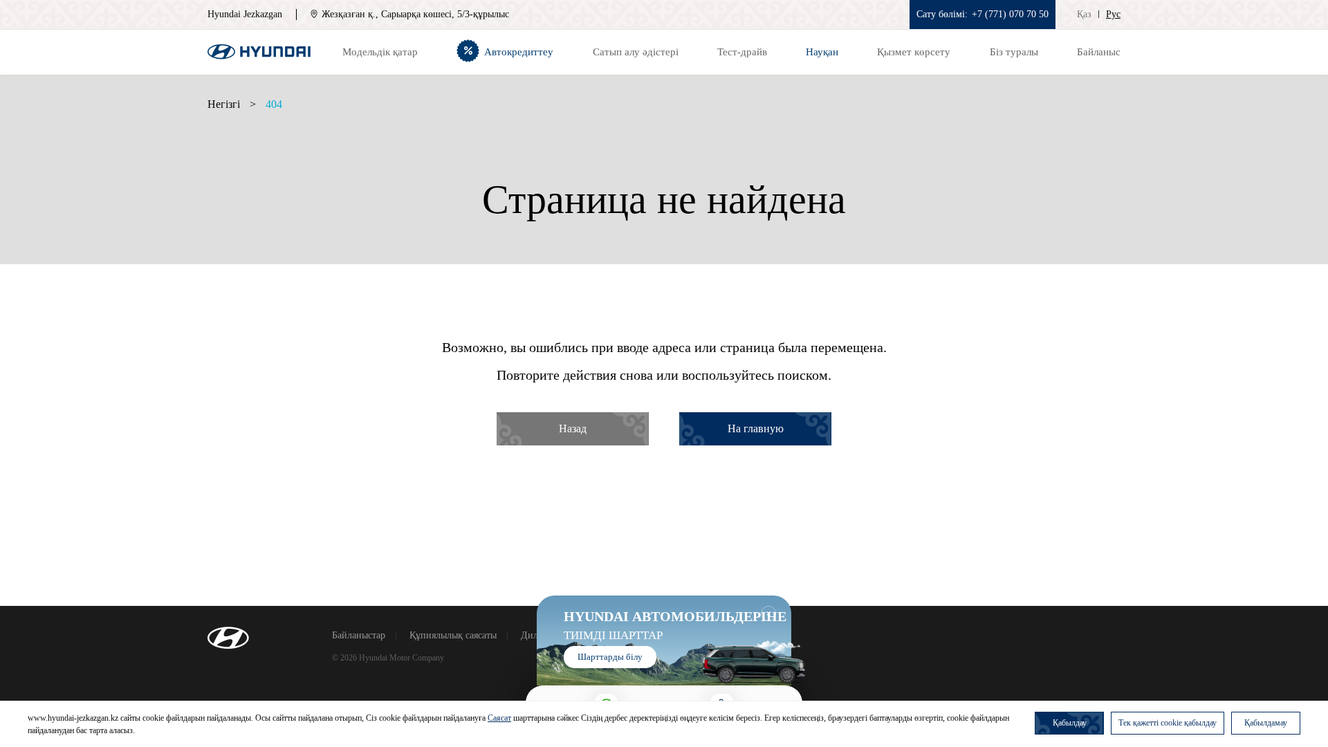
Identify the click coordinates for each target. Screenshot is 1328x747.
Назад (573, 428)
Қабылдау (1070, 723)
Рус (1113, 14)
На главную (756, 428)
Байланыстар (358, 635)
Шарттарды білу (610, 657)
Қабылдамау (1265, 723)
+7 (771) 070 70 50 (1010, 13)
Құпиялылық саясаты (453, 635)
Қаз (1084, 14)
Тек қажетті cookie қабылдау (1167, 723)
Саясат (499, 718)
